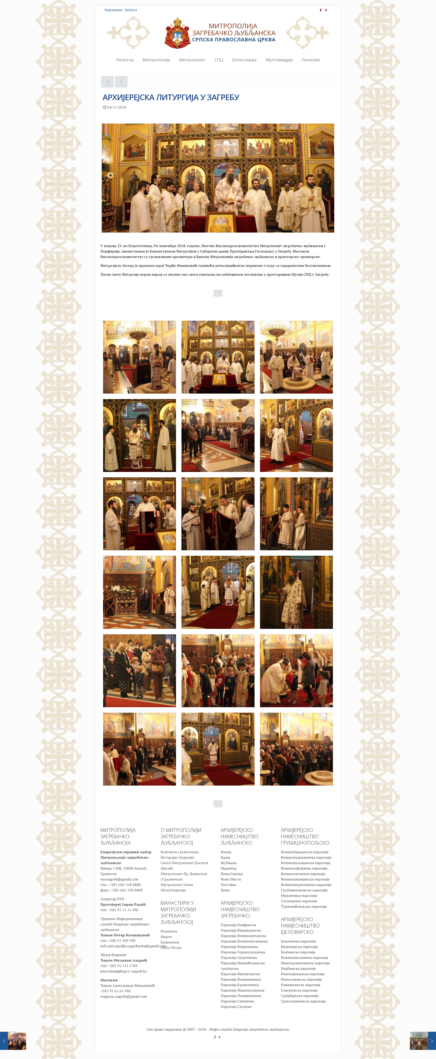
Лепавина (169, 931)
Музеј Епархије (173, 890)
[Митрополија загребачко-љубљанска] (218, 33)
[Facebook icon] (320, 10)
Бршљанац (170, 942)
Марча (166, 936)
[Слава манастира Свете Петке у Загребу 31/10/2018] (13, 1041)
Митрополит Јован (177, 884)
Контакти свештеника (179, 851)
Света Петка (171, 947)
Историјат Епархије (177, 857)
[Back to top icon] (414, 1049)
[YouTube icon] (326, 10)
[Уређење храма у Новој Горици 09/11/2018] (423, 1041)
